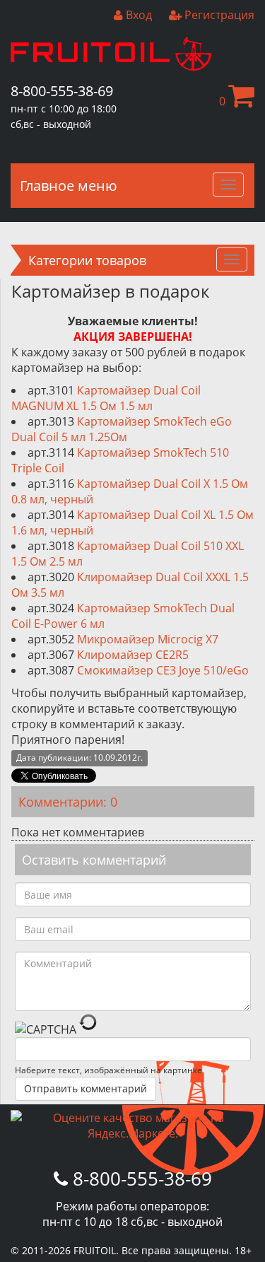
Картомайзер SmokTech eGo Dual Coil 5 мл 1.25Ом (121, 429)
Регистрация (218, 15)
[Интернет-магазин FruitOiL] (111, 66)
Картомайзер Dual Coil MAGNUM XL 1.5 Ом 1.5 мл (106, 398)
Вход (137, 15)
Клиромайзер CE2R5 (133, 654)
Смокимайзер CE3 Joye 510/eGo (163, 670)
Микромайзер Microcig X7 (147, 639)
